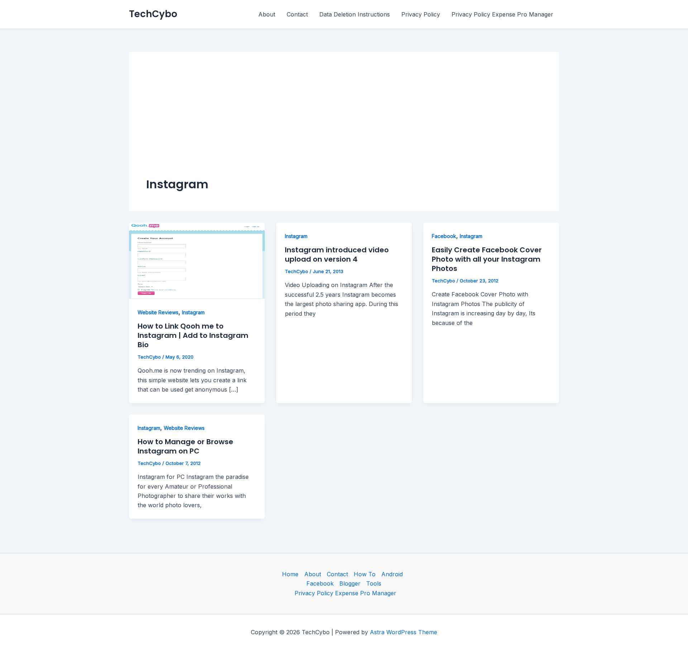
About (266, 14)
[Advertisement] (344, 123)
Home (290, 574)
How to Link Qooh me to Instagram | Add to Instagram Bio (193, 335)
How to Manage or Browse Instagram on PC (185, 446)
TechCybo (153, 14)
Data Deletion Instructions (354, 14)
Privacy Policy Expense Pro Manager (502, 14)
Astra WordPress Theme (403, 632)
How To (365, 574)
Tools (373, 583)
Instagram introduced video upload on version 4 (337, 254)
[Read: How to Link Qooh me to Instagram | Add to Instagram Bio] (197, 260)
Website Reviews (158, 312)
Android (392, 574)
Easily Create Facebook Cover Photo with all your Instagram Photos (487, 259)
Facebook (444, 236)
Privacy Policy (420, 14)
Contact (297, 14)
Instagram (193, 312)
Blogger (349, 583)
